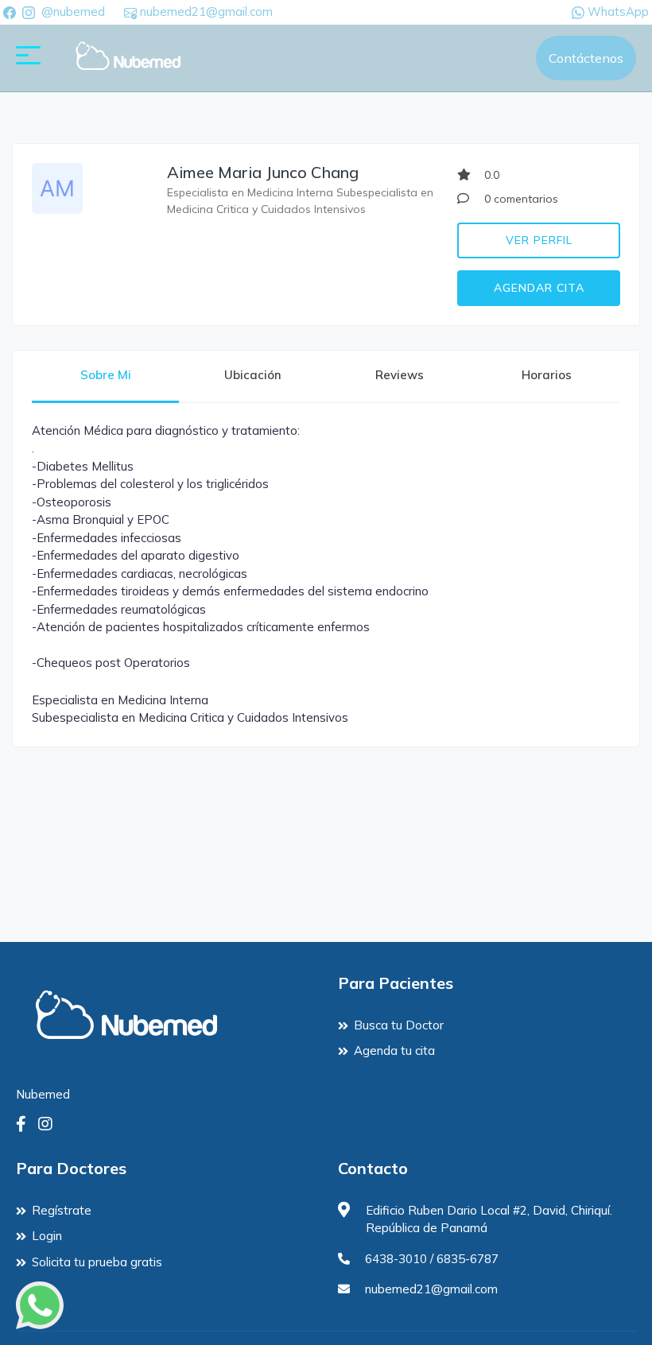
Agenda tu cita (394, 1050)
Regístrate (61, 1210)
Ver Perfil (539, 240)
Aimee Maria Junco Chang (263, 172)
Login (47, 1235)
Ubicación (252, 374)
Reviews (399, 374)
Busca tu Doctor (399, 1025)
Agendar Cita (539, 288)
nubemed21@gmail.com (205, 11)
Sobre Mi (105, 374)
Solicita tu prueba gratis (97, 1261)
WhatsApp (616, 11)
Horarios (547, 374)
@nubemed (73, 11)
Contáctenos (586, 58)
